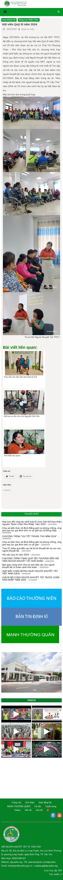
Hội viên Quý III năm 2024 (15, 551)
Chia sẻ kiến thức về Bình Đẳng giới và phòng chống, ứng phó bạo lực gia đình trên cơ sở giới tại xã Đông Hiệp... (31, 526)
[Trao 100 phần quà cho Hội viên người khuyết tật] (16, 731)
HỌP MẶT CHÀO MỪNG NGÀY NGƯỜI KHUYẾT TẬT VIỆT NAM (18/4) (30, 569)
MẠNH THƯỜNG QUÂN (18, 806)
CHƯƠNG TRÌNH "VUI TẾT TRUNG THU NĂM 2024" (29, 533)
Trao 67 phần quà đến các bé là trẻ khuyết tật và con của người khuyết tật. (31, 546)
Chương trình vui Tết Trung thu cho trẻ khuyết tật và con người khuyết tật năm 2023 (31, 581)
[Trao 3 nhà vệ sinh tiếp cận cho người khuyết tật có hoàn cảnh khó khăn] (47, 731)
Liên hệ (39, 810)
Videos (17, 810)
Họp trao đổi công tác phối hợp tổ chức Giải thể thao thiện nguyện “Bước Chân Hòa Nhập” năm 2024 (32, 519)
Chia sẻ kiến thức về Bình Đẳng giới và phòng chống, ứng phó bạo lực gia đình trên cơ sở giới (31, 540)
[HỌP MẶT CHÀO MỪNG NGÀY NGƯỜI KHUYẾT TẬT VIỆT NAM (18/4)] (16, 749)
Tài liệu (37, 806)
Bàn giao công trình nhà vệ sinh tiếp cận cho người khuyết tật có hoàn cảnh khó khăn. (28, 562)
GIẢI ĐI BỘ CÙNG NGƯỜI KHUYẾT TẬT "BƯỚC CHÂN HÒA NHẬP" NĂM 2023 (30, 575)
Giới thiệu (29, 802)
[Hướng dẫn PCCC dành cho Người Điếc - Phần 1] (47, 714)
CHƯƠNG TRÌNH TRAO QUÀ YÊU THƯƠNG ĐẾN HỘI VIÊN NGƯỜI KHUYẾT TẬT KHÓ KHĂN (30, 556)
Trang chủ (16, 802)
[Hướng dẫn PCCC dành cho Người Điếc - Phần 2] (16, 714)
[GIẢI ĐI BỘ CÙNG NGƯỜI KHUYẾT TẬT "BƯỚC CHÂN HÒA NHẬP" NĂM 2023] (47, 749)
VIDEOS (31, 700)
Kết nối (28, 810)
